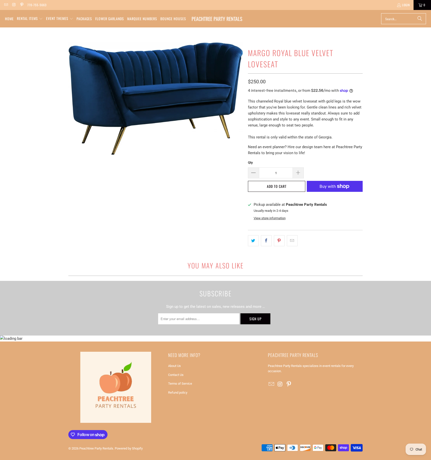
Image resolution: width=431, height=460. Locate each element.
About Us (174, 366)
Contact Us (176, 375)
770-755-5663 (37, 5)
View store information (270, 218)
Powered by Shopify (129, 448)
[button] (30, 18)
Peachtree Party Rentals (96, 448)
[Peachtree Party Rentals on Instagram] (13, 5)
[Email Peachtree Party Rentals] (6, 5)
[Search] (420, 18)
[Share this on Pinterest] (279, 240)
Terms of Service (180, 383)
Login (406, 5)
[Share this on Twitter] (253, 240)
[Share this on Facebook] (266, 240)
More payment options (335, 198)
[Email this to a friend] (292, 240)
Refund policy (177, 392)
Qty (250, 162)
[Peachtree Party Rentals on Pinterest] (21, 5)
